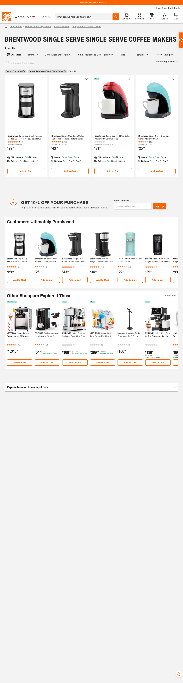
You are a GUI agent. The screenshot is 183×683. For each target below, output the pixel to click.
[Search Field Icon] (116, 16)
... (6, 27)
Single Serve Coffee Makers (86, 26)
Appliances (16, 26)
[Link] (26, 126)
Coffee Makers (61, 26)
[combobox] (83, 17)
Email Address (121, 200)
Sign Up (159, 206)
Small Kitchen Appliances (38, 26)
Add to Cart (26, 171)
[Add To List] (43, 78)
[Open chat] (181, 40)
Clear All (72, 71)
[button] (167, 61)
